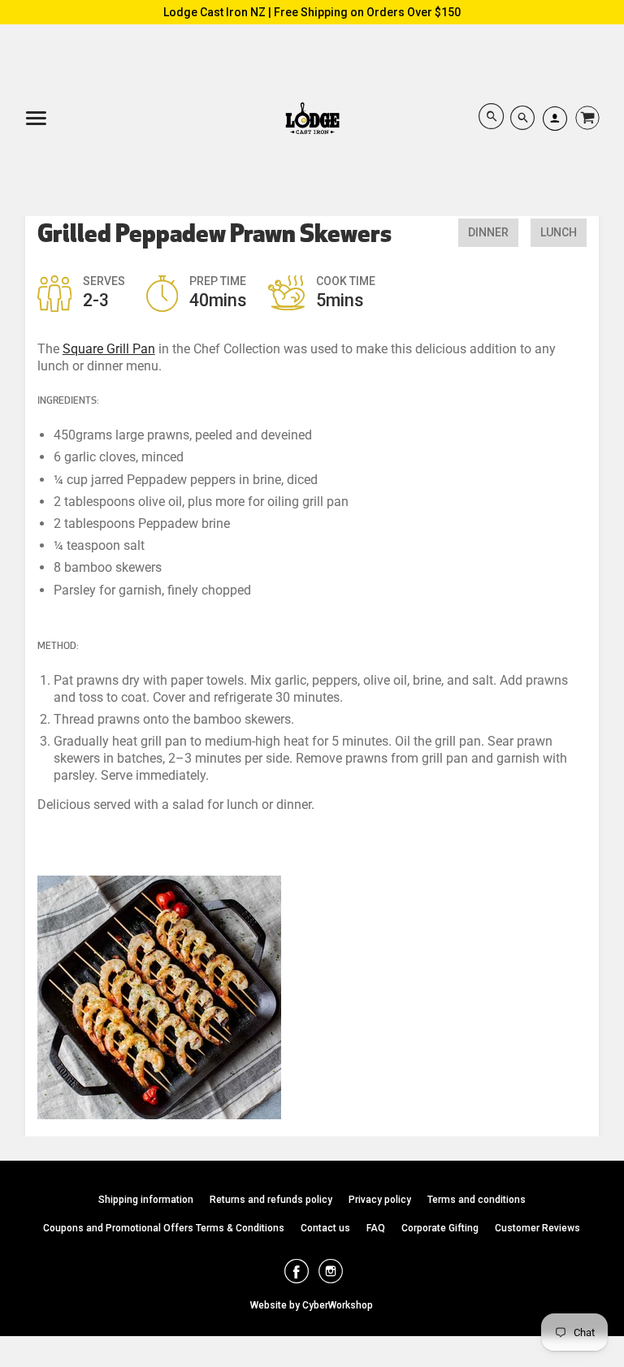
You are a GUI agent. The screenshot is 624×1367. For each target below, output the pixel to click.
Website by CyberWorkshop (311, 1305)
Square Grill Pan (109, 349)
